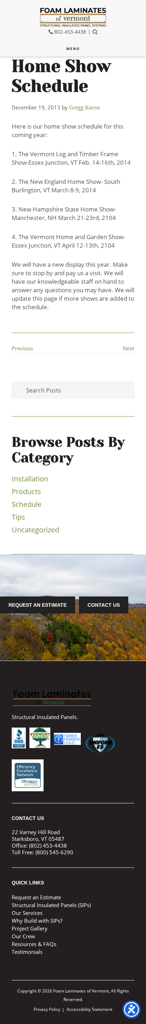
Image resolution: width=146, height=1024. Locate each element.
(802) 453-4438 (48, 845)
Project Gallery (29, 928)
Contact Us (104, 605)
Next (128, 348)
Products (26, 491)
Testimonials (27, 951)
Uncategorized (35, 529)
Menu (73, 48)
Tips (18, 517)
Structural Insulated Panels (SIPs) (51, 905)
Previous (22, 348)
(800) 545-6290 (54, 852)
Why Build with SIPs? (37, 920)
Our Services (27, 912)
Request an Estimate (38, 605)
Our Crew (23, 936)
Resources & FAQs (34, 943)
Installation (30, 478)
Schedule (26, 504)
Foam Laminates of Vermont (73, 17)
